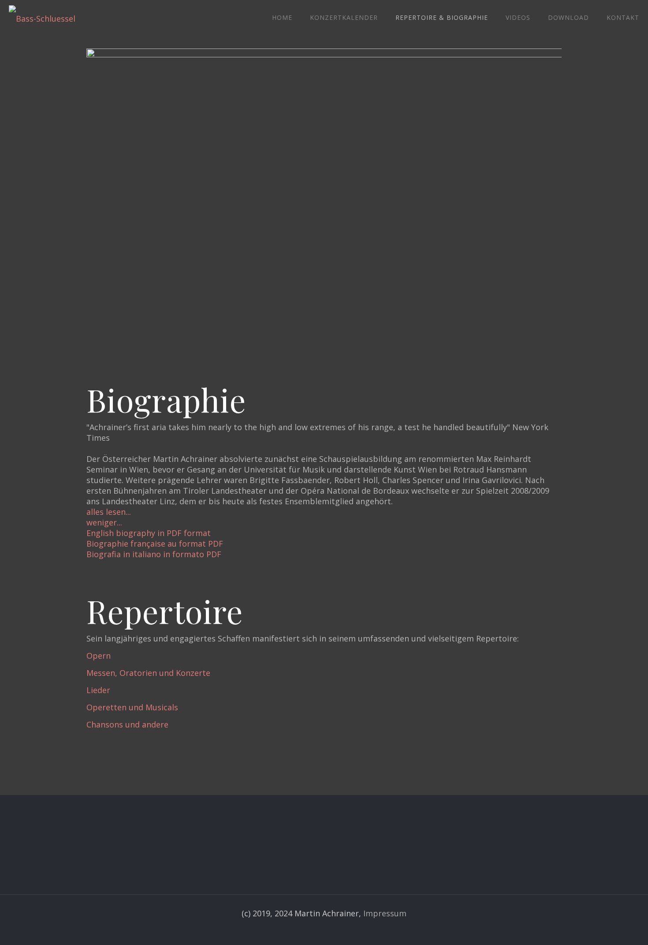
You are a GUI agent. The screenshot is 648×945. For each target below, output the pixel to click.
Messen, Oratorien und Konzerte (148, 673)
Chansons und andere (127, 724)
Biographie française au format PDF (154, 543)
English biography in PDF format (148, 533)
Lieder (98, 690)
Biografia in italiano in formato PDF (153, 554)
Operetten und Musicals (132, 707)
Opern (98, 655)
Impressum (384, 913)
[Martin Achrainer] (42, 17)
